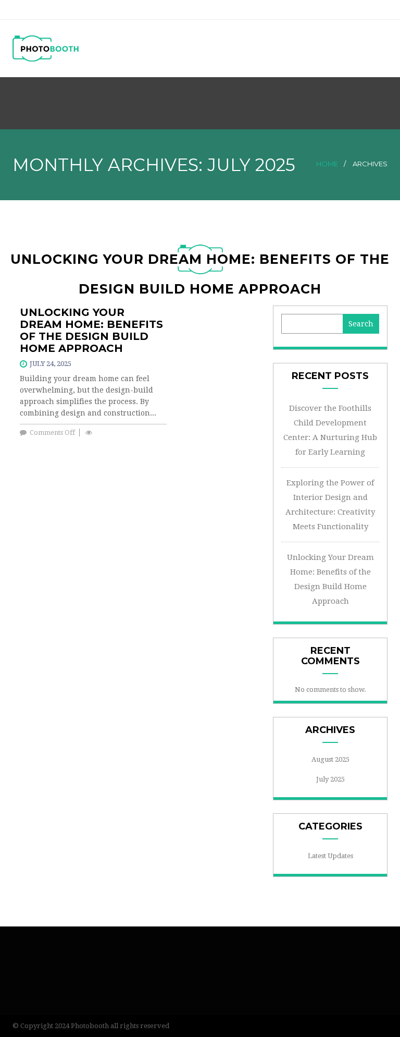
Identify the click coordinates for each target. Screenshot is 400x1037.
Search (360, 324)
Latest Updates (330, 856)
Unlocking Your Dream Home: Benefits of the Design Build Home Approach (91, 330)
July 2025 (330, 779)
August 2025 (330, 759)
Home (327, 164)
